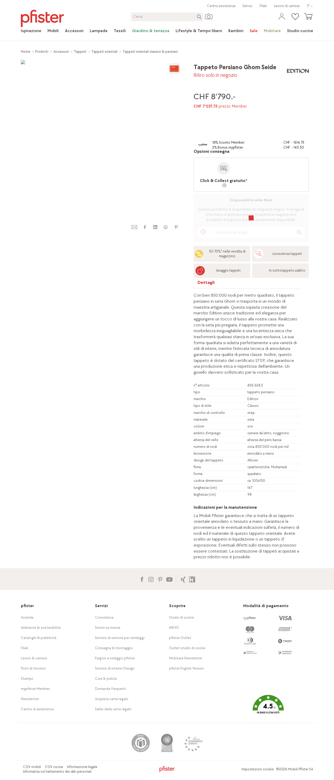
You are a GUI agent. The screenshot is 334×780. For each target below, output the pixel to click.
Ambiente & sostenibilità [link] (41, 627)
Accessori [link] (61, 51)
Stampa (27, 678)
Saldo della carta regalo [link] (113, 709)
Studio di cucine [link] (181, 617)
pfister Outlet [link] (180, 638)
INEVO (174, 627)
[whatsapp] (165, 227)
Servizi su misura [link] (107, 627)
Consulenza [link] (104, 617)
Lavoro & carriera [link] (287, 6)
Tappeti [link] (80, 51)
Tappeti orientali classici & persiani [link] (150, 51)
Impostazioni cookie (258, 769)
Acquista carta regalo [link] (111, 699)
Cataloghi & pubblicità (38, 638)
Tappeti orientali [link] (104, 51)
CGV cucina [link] (54, 767)
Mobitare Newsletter (185, 658)
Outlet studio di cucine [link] (187, 648)
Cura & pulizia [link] (106, 678)
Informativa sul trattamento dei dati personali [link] (57, 771)
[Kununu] (192, 578)
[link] (31, 31)
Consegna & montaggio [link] (114, 648)
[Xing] (183, 578)
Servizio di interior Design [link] (115, 668)
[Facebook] (141, 578)
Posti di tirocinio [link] (33, 668)
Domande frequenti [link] (110, 689)
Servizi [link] (247, 6)
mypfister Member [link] (35, 689)
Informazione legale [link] (82, 767)
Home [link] (25, 51)
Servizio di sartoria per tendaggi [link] (120, 638)
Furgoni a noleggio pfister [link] (115, 658)
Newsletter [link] (30, 699)
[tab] (206, 284)
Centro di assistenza (37, 709)
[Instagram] (151, 578)
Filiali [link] (263, 6)
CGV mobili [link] (32, 767)
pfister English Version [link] (186, 668)
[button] (268, 708)
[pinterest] (176, 227)
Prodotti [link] (41, 51)
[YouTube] (169, 578)
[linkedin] (155, 227)
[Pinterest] (160, 578)
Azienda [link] (27, 617)
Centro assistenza (221, 6)
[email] (134, 227)
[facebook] (145, 227)
